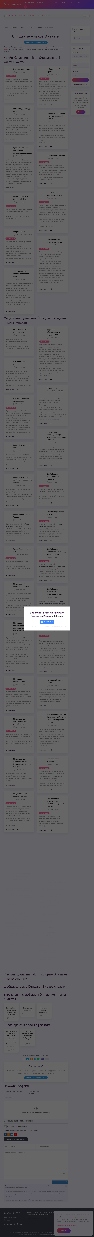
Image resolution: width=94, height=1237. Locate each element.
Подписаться (47, 621)
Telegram (58, 616)
